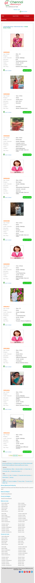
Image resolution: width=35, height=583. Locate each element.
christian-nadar (21, 521)
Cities (14, 487)
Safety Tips (4, 482)
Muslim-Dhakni (21, 524)
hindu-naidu (20, 511)
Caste (6, 487)
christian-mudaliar (22, 518)
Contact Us (5, 475)
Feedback (15, 475)
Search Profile (15, 16)
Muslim (10, 493)
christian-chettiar (21, 515)
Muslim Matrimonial (16, 465)
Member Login (17, 9)
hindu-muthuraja (21, 506)
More (2, 489)
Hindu (2, 493)
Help (10, 475)
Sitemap (11, 477)
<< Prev (11, 455)
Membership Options (15, 471)
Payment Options (24, 465)
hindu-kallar (4, 509)
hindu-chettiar (4, 504)
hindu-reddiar (4, 515)
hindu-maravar (5, 511)
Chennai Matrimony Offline (8, 469)
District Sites (3, 19)
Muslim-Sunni (21, 528)
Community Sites (6, 471)
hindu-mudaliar (21, 503)
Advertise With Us (20, 469)
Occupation (30, 487)
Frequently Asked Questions (25, 475)
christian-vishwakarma (6, 532)
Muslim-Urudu (21, 532)
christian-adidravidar (22, 513)
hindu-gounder (5, 506)
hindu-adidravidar (5, 503)
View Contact (8, 70)
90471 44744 (24, 11)
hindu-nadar (20, 508)
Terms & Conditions (12, 481)
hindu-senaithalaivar (6, 516)
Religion (2, 487)
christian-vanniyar (5, 530)
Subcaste (10, 487)
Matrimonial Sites (18, 26)
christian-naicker (5, 524)
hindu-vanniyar (5, 520)
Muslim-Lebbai (21, 525)
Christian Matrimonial (6, 465)
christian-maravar (22, 516)
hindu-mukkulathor (22, 504)
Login (7, 463)
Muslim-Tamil (21, 530)
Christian (6, 493)
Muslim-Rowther (21, 527)
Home (3, 16)
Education (25, 487)
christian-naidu (5, 525)
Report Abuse (5, 477)
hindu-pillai (4, 513)
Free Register (26, 16)
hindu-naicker (21, 509)
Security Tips (29, 481)
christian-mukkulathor (23, 520)
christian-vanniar (5, 528)
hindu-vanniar (4, 518)
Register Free (12, 463)
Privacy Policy (21, 481)
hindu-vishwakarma (6, 521)
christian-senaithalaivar (7, 527)
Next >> (20, 455)
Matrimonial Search (19, 463)
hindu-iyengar (4, 508)
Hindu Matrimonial (28, 463)
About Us (5, 481)
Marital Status (19, 487)
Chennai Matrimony (8, 26)
